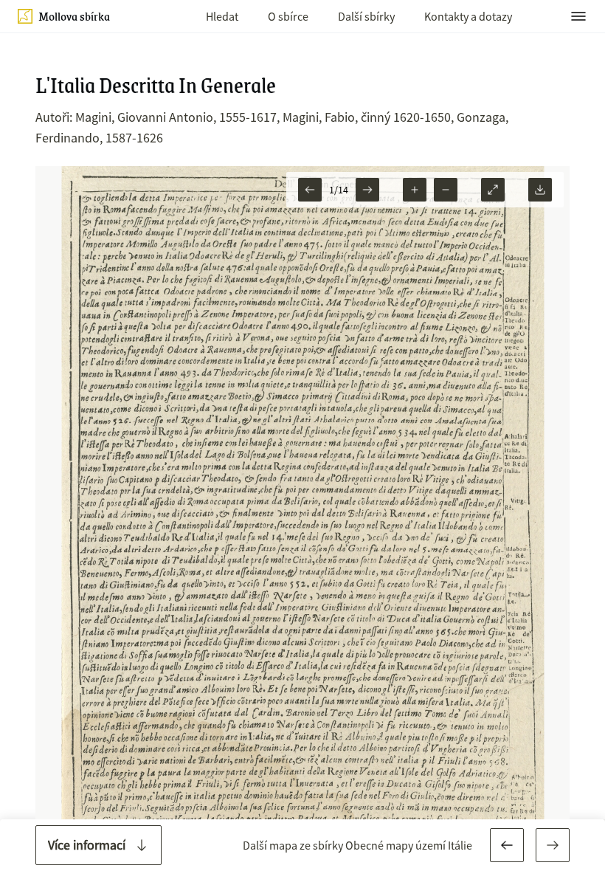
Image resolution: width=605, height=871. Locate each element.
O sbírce (288, 16)
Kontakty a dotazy (468, 16)
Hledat (222, 16)
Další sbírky (366, 16)
